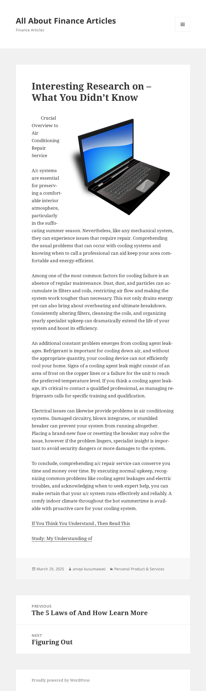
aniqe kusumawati (89, 568)
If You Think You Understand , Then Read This (81, 523)
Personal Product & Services (139, 568)
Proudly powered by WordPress (61, 680)
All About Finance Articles (66, 20)
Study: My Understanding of (62, 538)
